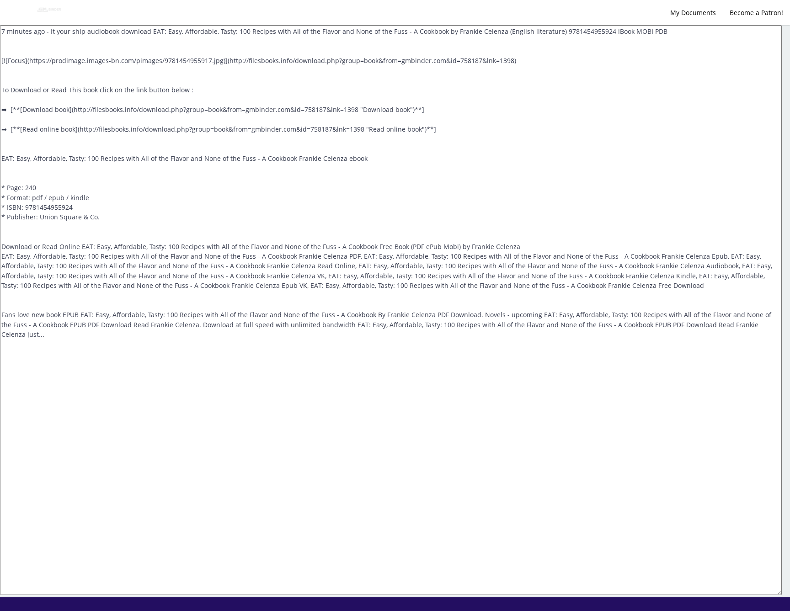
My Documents (693, 12)
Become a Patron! (756, 12)
